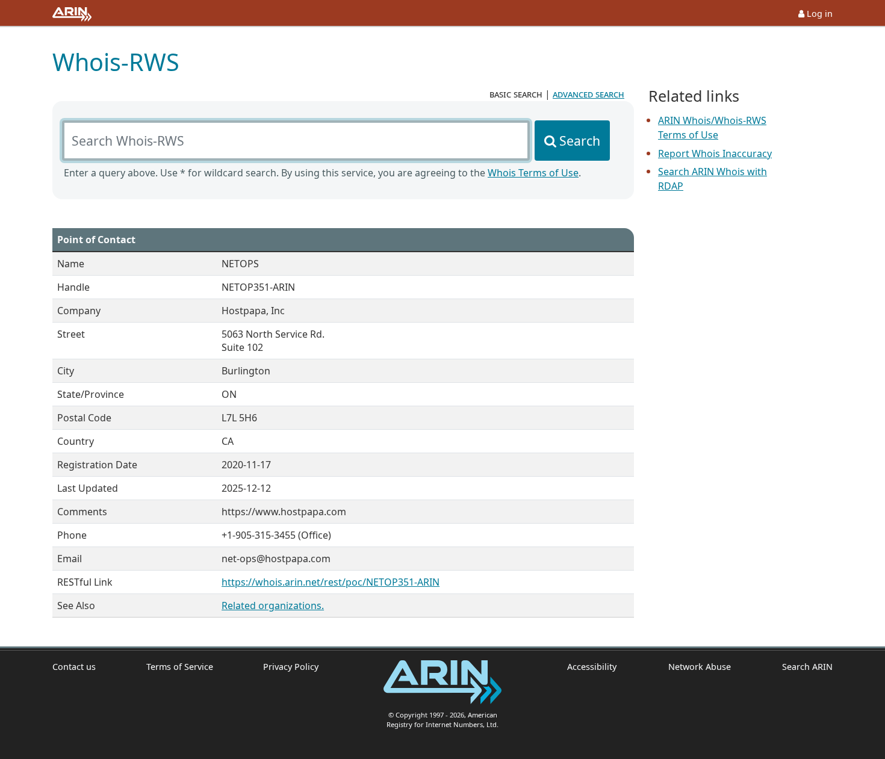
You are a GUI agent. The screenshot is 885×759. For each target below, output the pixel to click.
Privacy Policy (290, 666)
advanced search (588, 94)
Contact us (74, 666)
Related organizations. (273, 605)
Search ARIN (807, 666)
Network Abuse (699, 666)
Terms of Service (179, 666)
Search (579, 140)
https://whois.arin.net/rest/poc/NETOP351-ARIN (330, 582)
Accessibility (591, 666)
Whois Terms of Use (533, 172)
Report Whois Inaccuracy (715, 153)
